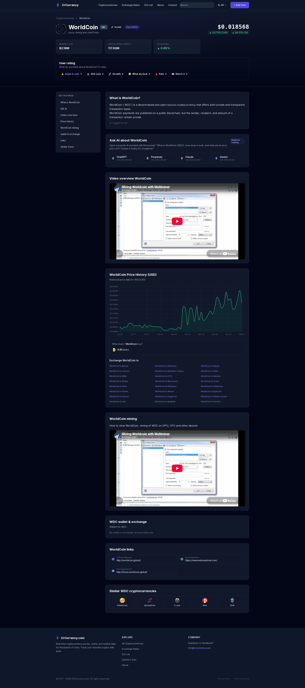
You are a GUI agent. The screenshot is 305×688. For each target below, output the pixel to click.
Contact (172, 5)
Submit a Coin (129, 659)
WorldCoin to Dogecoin (166, 396)
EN (222, 5)
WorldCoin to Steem (118, 391)
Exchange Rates (131, 5)
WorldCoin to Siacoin (119, 396)
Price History (67, 121)
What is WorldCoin (70, 102)
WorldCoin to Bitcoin (118, 366)
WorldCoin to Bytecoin (211, 391)
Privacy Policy (223, 679)
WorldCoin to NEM (117, 376)
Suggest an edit (120, 123)
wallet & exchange (70, 134)
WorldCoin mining (70, 127)
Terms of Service (241, 679)
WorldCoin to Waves (164, 391)
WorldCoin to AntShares (212, 386)
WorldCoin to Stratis (118, 381)
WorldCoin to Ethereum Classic (169, 371)
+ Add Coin (240, 5)
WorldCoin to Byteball (165, 401)
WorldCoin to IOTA (163, 376)
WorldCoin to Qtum (118, 386)
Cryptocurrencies (108, 5)
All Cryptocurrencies (132, 643)
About (160, 5)
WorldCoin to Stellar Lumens (214, 396)
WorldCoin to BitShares (165, 386)
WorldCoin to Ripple (210, 366)
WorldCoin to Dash (209, 371)
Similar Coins (67, 146)
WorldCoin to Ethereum (165, 366)
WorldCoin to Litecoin (119, 371)
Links (63, 140)
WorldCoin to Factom (210, 401)
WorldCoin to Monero (211, 376)
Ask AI (64, 108)
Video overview (69, 115)
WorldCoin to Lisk (117, 401)
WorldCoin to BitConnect (166, 381)
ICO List (148, 5)
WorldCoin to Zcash (210, 381)
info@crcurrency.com (199, 648)
